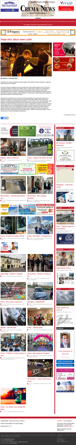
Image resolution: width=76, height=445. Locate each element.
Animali (63, 21)
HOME (2, 21)
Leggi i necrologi (65, 357)
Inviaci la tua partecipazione (65, 361)
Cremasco (47, 21)
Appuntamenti (41, 21)
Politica (12, 21)
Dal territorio (25, 21)
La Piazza (58, 21)
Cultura (32, 21)
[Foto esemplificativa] (26, 76)
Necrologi (67, 21)
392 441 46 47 (9, 440)
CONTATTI (59, 421)
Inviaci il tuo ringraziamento (65, 365)
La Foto (16, 21)
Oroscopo (53, 21)
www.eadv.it (14, 443)
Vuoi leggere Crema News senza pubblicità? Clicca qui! (38, 24)
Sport (35, 21)
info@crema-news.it (68, 426)
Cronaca (7, 21)
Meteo (19, 21)
